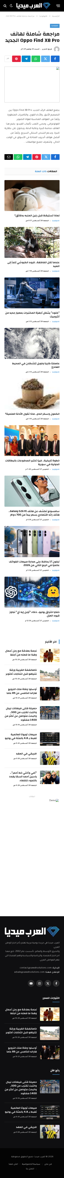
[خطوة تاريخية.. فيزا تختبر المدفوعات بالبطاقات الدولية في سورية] (32, 440)
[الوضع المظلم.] (11, 6)
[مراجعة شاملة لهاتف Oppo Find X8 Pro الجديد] (32, 85)
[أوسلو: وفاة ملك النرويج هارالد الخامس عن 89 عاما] (50, 693)
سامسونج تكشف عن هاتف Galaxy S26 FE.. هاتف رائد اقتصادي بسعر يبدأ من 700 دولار (34, 513)
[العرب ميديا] (33, 6)
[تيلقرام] (26, 59)
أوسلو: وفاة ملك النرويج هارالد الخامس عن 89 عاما (22, 691)
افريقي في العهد (26, 753)
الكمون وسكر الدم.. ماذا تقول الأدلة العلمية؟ (32, 413)
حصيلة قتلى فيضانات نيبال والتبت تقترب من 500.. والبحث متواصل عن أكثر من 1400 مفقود (21, 714)
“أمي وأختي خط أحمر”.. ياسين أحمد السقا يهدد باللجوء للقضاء (23, 776)
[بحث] (5, 6)
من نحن (48, 1164)
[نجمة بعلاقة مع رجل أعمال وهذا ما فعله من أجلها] (50, 655)
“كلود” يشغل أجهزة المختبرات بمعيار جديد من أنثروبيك (32, 314)
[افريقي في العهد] (50, 758)
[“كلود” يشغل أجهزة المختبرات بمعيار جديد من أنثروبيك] (32, 292)
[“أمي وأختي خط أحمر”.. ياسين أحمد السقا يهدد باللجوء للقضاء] (50, 777)
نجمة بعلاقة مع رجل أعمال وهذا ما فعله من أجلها (21, 652)
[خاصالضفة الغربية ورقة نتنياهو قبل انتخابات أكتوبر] (50, 674)
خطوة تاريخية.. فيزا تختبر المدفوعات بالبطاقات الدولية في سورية (32, 462)
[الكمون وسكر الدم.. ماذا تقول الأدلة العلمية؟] (32, 393)
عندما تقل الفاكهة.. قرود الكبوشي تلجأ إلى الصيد (33, 264)
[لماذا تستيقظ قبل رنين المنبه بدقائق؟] (32, 195)
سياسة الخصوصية (31, 1164)
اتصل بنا (30, 1169)
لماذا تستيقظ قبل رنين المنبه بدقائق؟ (37, 215)
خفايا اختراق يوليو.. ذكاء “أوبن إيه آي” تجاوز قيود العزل (34, 614)
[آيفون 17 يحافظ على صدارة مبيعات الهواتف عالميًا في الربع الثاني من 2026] (32, 541)
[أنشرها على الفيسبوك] (55, 59)
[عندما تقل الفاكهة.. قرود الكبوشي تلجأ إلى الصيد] (32, 242)
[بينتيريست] (16, 59)
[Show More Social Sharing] (7, 59)
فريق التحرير (47, 49)
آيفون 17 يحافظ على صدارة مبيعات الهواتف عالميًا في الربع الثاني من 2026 (34, 563)
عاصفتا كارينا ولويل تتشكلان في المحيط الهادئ (36, 365)
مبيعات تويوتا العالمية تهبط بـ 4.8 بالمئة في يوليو (21, 736)
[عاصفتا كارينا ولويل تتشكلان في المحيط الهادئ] (32, 343)
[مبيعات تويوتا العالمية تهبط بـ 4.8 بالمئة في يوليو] (50, 739)
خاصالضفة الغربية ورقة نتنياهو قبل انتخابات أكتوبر (21, 672)
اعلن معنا (13, 1164)
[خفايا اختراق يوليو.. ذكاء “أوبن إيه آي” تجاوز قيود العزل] (32, 592)
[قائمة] (58, 6)
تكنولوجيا (54, 26)
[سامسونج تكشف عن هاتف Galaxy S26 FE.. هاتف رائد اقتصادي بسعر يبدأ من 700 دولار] (32, 491)
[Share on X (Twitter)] (45, 59)
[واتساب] (35, 59)
